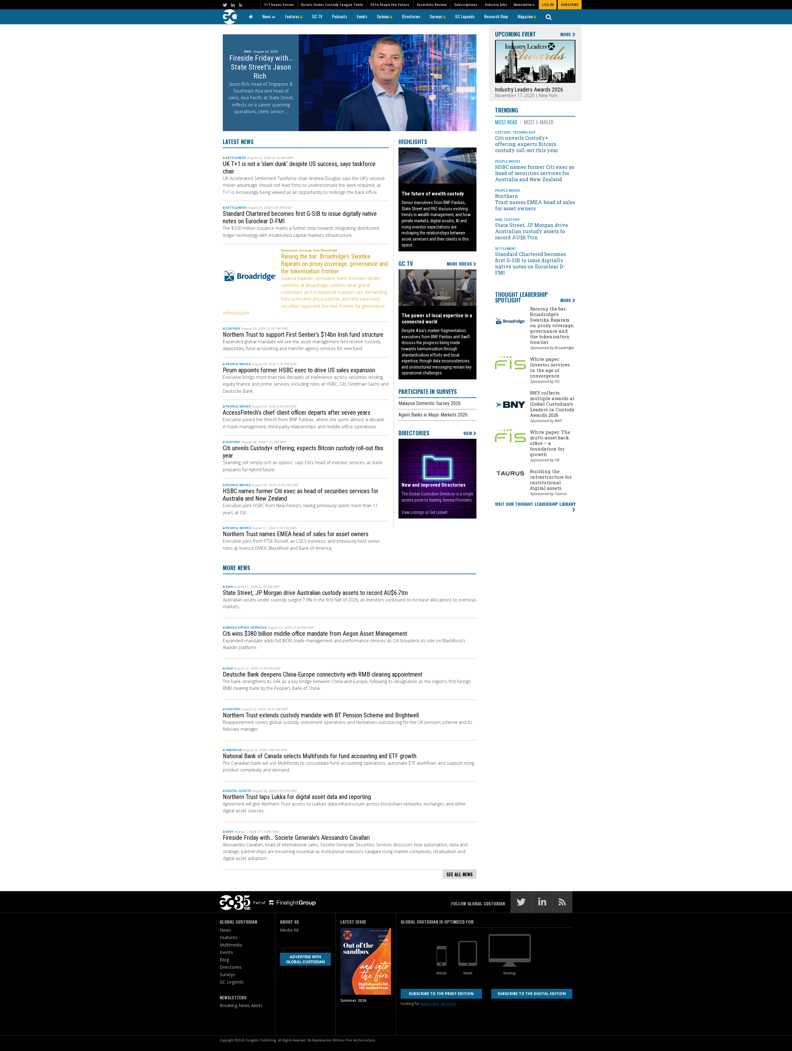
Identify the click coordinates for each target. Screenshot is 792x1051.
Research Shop (496, 16)
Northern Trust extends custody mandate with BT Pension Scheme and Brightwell (321, 715)
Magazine (526, 16)
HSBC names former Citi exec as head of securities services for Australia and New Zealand (534, 173)
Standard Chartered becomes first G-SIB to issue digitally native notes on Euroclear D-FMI (530, 263)
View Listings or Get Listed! (424, 512)
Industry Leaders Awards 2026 (529, 89)
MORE (566, 34)
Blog (224, 960)
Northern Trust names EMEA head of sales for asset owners (296, 534)
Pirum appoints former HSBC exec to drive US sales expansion (299, 370)
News (267, 16)
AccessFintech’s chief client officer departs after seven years (297, 412)
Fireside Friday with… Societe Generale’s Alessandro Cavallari (297, 837)
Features (292, 16)
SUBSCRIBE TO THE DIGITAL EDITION (531, 993)
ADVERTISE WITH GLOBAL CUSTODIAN (305, 959)
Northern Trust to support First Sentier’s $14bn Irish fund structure (303, 334)
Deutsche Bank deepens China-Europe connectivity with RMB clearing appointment (322, 674)
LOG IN (547, 4)
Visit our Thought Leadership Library (535, 504)
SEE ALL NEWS (459, 874)
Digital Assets (239, 791)
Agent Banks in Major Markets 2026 (432, 415)
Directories (411, 16)
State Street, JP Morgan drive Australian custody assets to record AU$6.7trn (316, 592)
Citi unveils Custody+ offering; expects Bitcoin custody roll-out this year (527, 144)
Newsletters (524, 4)
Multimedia (231, 945)
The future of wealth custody (433, 194)
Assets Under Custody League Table (332, 4)
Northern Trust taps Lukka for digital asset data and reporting (297, 797)
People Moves (239, 364)
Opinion (383, 16)
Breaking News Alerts (241, 1005)
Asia (230, 586)
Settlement (236, 158)
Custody (234, 328)
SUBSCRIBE (570, 4)
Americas (234, 750)
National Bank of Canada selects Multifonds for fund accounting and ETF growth (320, 756)
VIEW (468, 433)
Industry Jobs (496, 4)
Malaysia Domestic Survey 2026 (429, 403)
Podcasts (339, 16)
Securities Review (432, 4)
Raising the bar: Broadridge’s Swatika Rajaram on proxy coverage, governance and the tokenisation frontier (334, 264)
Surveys (436, 16)
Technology (524, 132)
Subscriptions (465, 4)
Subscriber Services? (438, 1003)
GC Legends (465, 16)
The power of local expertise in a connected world (437, 319)
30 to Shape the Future (389, 4)
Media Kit (289, 930)
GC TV (317, 16)
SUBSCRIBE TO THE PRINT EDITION (441, 993)
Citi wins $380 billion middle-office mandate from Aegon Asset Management (316, 633)
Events (362, 16)
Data (230, 831)
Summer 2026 (353, 1000)
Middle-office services (247, 627)
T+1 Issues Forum (279, 4)
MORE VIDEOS (460, 264)
